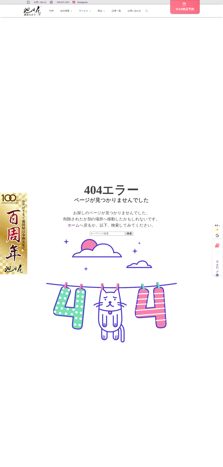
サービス (83, 10)
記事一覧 (116, 10)
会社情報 (64, 10)
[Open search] (146, 10)
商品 (100, 10)
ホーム (74, 225)
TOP (51, 10)
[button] (185, 7)
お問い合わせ (134, 10)
